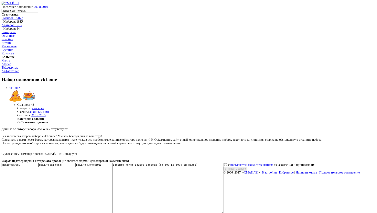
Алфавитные (10, 71)
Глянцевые (9, 32)
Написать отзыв (306, 172)
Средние (7, 49)
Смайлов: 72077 (12, 18)
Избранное (286, 172)
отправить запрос (235, 168)
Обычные (8, 35)
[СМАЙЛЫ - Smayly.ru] (10, 3)
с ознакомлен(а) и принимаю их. (271, 164)
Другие (6, 42)
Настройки (269, 172)
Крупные (8, 53)
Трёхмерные (10, 67)
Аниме (6, 64)
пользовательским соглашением (251, 164)
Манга (6, 60)
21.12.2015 (38, 115)
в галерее (38, 108)
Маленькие (9, 46)
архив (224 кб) (39, 111)
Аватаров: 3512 (12, 25)
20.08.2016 (41, 6)
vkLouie (14, 87)
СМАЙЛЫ (251, 172)
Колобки (7, 39)
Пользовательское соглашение (339, 172)
